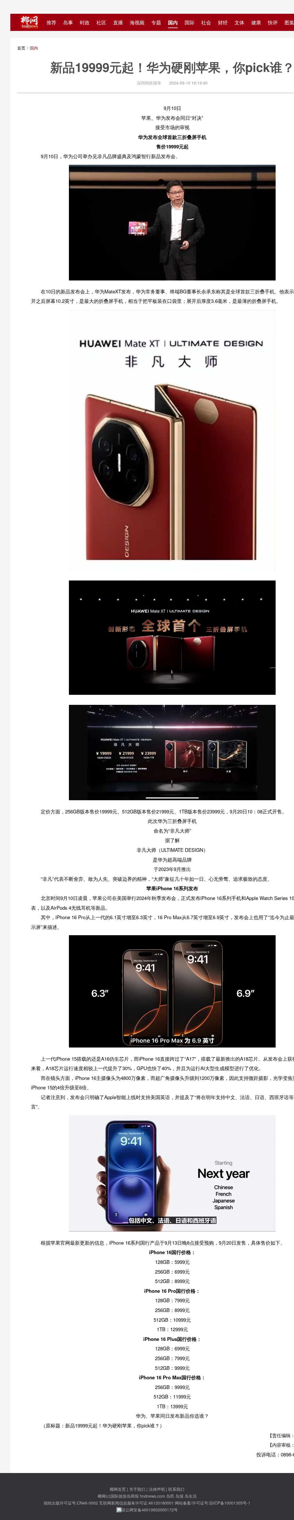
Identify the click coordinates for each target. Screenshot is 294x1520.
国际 (189, 22)
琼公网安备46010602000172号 (149, 1510)
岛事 (68, 22)
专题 (156, 22)
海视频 (137, 22)
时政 (85, 22)
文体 (239, 22)
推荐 (51, 22)
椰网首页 (118, 1489)
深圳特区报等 (149, 83)
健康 (256, 22)
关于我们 (137, 1489)
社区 (101, 22)
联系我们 (176, 1489)
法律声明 (157, 1489)
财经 (223, 22)
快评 (273, 22)
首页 (21, 48)
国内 (173, 22)
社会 (206, 22)
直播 (118, 22)
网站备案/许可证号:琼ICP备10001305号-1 (212, 1503)
